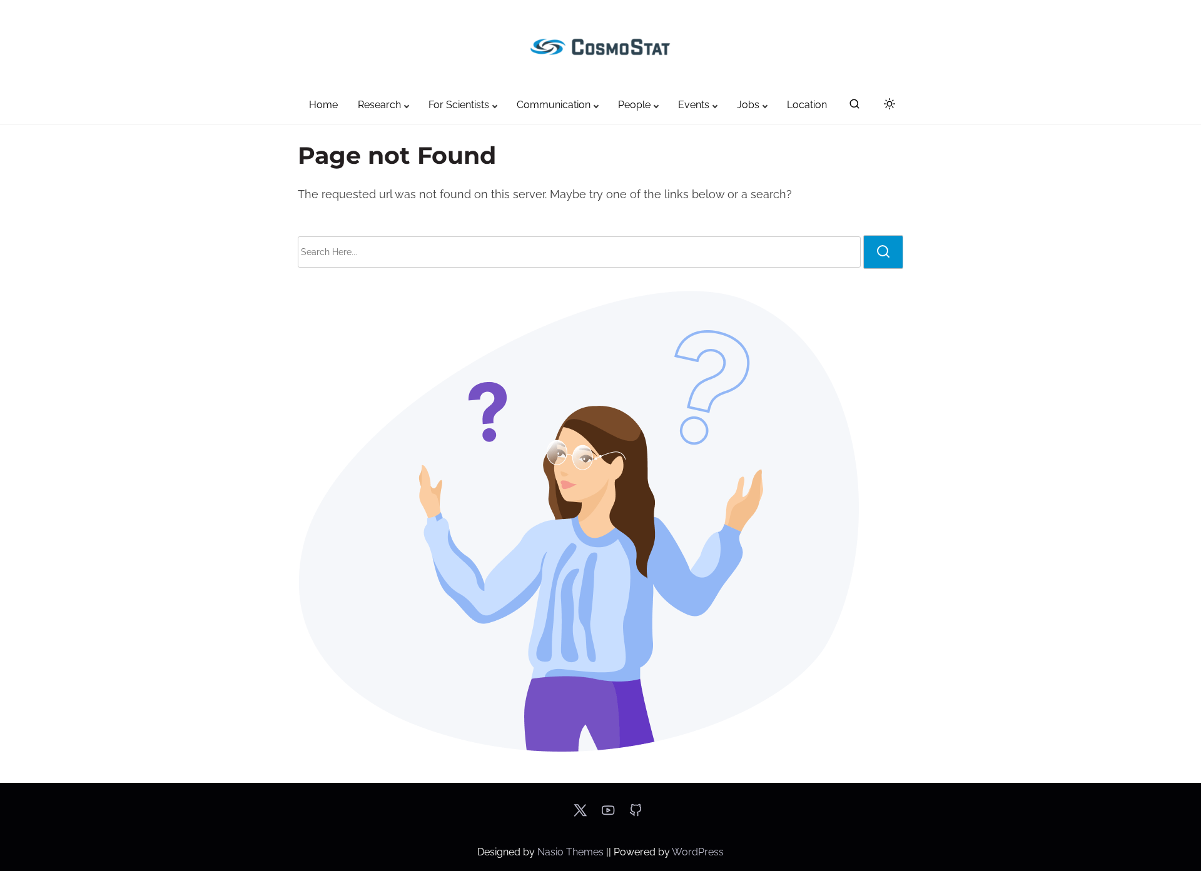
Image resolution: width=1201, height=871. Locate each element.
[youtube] (608, 814)
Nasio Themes (571, 852)
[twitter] (580, 814)
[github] (635, 814)
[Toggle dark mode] (887, 106)
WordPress (698, 852)
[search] (854, 106)
